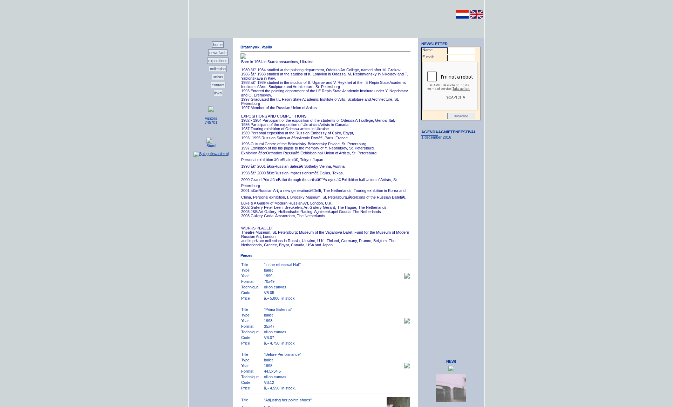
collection (218, 69)
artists (218, 77)
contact (218, 85)
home (218, 44)
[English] (476, 17)
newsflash (217, 53)
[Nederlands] (462, 17)
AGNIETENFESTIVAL (457, 132)
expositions (217, 61)
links (218, 93)
